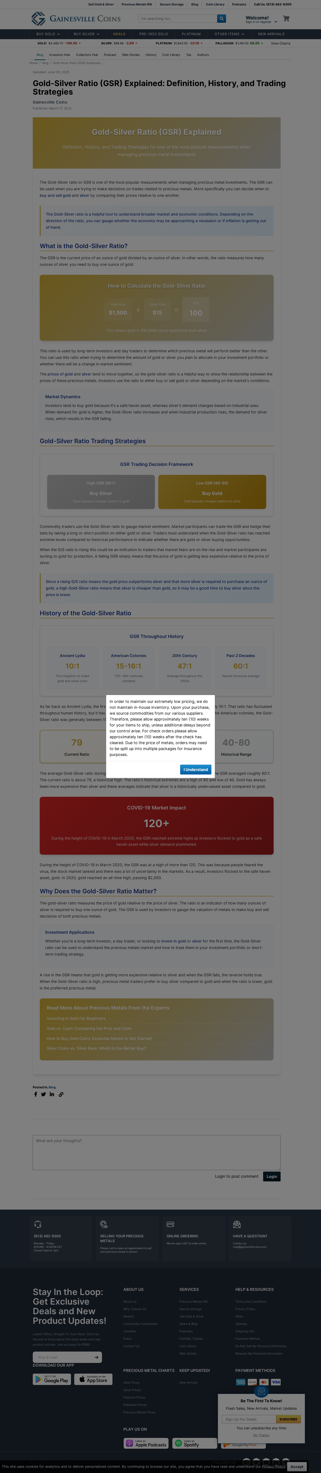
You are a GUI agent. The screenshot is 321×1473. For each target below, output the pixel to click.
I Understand (196, 769)
